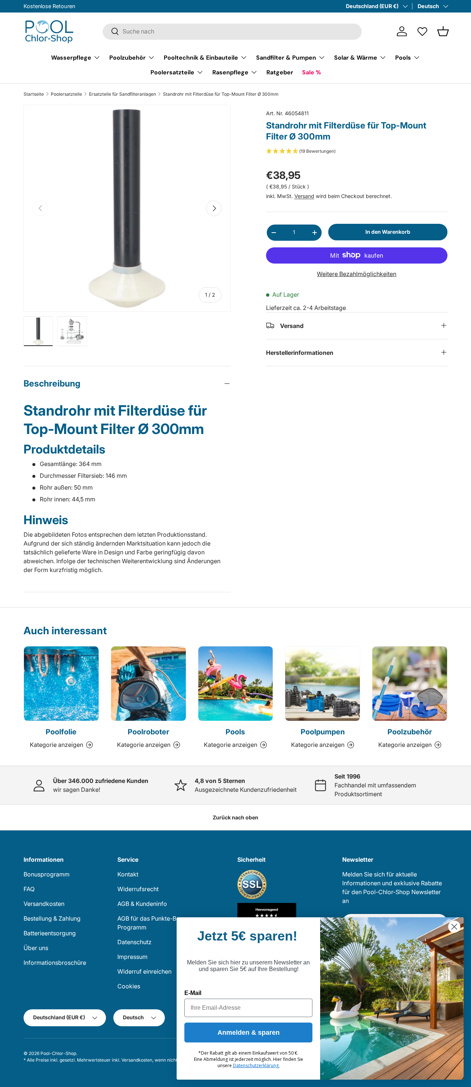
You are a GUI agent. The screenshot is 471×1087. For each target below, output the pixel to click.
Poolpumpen (323, 731)
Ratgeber (279, 72)
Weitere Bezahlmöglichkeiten (356, 273)
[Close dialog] (454, 926)
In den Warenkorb (387, 232)
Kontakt (127, 874)
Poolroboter (148, 731)
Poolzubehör (127, 57)
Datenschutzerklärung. (256, 1065)
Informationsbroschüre (55, 962)
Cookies (128, 986)
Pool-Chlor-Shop (58, 1053)
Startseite (34, 94)
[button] (443, 31)
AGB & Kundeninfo (142, 903)
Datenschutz (134, 942)
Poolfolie (61, 731)
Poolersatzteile (172, 72)
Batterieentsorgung (50, 933)
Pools (403, 57)
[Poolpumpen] (322, 683)
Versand (304, 196)
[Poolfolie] (61, 683)
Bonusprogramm (47, 874)
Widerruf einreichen (144, 971)
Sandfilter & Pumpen (286, 57)
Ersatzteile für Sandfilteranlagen (122, 94)
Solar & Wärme (355, 57)
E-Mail (192, 993)
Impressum (132, 956)
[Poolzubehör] (409, 683)
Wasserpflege (71, 57)
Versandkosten (44, 903)
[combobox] (232, 31)
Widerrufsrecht (138, 889)
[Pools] (235, 683)
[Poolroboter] (148, 683)
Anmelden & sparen (248, 1032)
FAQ (29, 889)
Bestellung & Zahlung (52, 918)
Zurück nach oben (235, 817)
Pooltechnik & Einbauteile (201, 57)
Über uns (36, 948)
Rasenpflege (230, 72)
